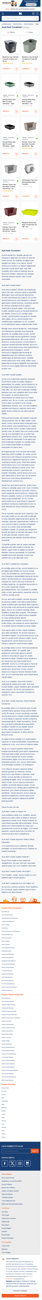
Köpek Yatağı (5, 1041)
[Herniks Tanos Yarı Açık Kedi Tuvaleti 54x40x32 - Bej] (30, 126)
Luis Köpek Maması (7, 1057)
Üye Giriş (5, 1212)
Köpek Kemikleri (7, 1021)
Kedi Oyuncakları (7, 938)
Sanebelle (5, 1101)
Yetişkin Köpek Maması (8, 1004)
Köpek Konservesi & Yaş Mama (11, 1018)
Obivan (4, 1121)
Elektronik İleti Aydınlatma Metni (12, 1204)
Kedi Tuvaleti (5, 925)
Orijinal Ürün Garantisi (9, 1218)
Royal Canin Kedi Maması (9, 987)
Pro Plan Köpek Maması (9, 1077)
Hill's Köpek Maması (8, 1073)
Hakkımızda (5, 1221)
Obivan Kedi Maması (8, 967)
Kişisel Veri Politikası (8, 1187)
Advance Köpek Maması (9, 1054)
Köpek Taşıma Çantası (8, 1027)
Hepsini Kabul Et (20, 1296)
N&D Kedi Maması (7, 990)
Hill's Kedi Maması (7, 977)
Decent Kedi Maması (8, 954)
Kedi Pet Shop (17, 24)
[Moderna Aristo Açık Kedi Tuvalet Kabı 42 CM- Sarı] (30, 211)
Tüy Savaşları (6, 1252)
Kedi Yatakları (6, 941)
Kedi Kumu (5, 928)
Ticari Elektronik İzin (8, 1201)
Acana (3, 1114)
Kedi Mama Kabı (6, 951)
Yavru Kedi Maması (7, 915)
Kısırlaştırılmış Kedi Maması (10, 918)
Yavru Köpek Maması (8, 1001)
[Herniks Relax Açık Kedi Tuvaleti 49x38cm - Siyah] (10, 126)
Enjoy (3, 1117)
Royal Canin (5, 1088)
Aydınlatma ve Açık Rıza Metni (12, 1181)
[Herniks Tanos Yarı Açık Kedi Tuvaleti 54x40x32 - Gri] (10, 169)
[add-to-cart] (16, 68)
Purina (3, 1134)
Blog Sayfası (6, 1235)
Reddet (9, 1281)
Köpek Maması (6, 998)
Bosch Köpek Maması (8, 1047)
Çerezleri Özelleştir (20, 1291)
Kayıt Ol (35, 1151)
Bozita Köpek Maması (8, 1064)
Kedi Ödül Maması (7, 934)
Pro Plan (4, 1091)
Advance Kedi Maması (8, 964)
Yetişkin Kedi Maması (8, 921)
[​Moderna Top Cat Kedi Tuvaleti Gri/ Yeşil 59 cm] (30, 46)
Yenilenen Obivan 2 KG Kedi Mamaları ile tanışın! (20, 9)
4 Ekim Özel (6, 1246)
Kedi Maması (5, 911)
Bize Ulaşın (5, 1225)
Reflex (4, 1111)
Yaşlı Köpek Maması (8, 1008)
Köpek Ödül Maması (8, 1024)
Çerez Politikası (7, 1184)
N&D (3, 1104)
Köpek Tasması (6, 1037)
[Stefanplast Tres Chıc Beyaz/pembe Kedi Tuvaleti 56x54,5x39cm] (30, 169)
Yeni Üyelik (5, 1215)
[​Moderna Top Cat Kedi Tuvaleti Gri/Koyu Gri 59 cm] (10, 46)
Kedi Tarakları (6, 944)
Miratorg (4, 1107)
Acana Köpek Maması (8, 1067)
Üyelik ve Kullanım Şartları (10, 1191)
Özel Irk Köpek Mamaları (9, 1011)
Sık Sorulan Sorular (8, 1178)
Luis (3, 1124)
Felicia (4, 1137)
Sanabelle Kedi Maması (9, 961)
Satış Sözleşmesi (7, 1194)
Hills (3, 1098)
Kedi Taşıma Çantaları (8, 947)
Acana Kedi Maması (7, 974)
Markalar (4, 1249)
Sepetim (4, 1231)
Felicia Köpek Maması (8, 1050)
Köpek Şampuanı (7, 1044)
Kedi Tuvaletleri (28, 24)
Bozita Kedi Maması (7, 980)
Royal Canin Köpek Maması (10, 1070)
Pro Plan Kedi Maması (8, 984)
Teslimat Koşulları (7, 1197)
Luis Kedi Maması (7, 970)
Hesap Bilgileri (6, 1228)
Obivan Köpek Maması (8, 1060)
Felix (3, 1130)
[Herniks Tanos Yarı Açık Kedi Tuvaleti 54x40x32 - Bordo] (10, 211)
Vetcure (4, 1127)
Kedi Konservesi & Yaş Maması (11, 931)
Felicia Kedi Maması (8, 957)
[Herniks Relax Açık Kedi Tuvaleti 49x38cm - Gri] (30, 84)
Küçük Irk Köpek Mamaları (9, 1014)
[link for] (20, 3)
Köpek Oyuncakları (7, 1031)
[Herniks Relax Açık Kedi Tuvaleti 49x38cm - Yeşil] (10, 84)
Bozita (3, 1094)
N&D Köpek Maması (8, 1080)
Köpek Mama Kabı (7, 1034)
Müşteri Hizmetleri (8, 1238)
